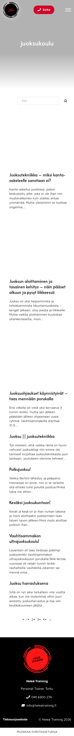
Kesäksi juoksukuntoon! (30, 502)
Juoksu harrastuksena (28, 583)
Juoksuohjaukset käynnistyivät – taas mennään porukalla (38, 395)
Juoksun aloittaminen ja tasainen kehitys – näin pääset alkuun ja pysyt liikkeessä (37, 286)
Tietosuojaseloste (15, 719)
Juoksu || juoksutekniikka (31, 436)
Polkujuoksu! (20, 469)
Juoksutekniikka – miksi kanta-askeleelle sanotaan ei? (37, 177)
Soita (47, 9)
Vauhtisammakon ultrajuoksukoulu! (25, 538)
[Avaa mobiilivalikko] (68, 9)
